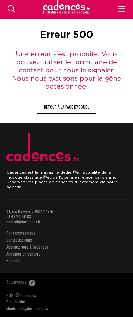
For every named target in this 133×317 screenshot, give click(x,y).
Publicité (13, 260)
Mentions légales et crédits (27, 308)
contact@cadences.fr (23, 221)
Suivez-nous (16, 282)
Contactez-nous (19, 239)
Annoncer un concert (23, 253)
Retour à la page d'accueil (66, 107)
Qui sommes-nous (20, 233)
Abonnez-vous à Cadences (27, 247)
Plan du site (15, 301)
